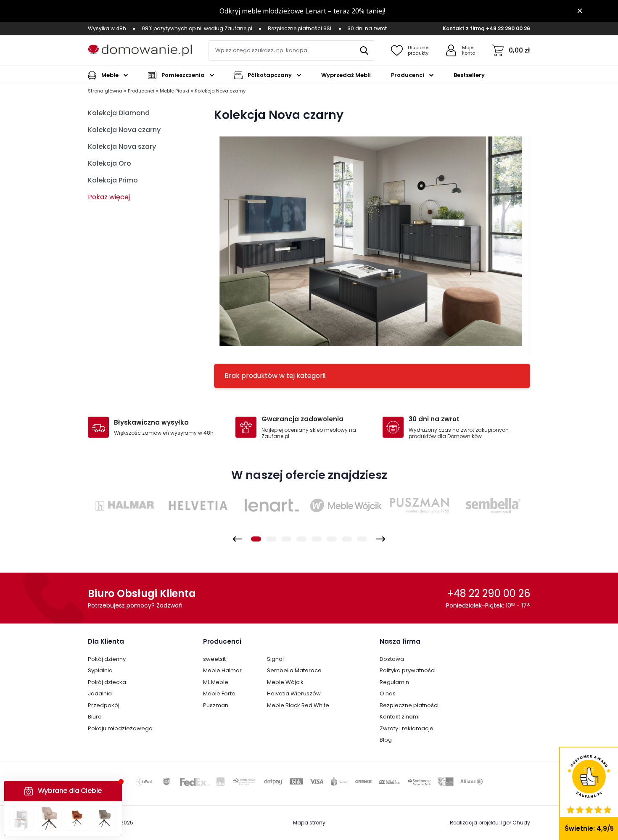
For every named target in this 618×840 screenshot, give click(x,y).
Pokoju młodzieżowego (120, 728)
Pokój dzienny (107, 659)
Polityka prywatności (408, 670)
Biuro (95, 717)
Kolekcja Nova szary (122, 146)
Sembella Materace (294, 670)
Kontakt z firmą (464, 28)
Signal (275, 659)
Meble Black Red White (298, 705)
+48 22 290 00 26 (508, 28)
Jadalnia (100, 693)
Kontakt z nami (400, 717)
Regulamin (394, 682)
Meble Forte (219, 693)
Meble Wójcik (285, 682)
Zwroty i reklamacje (406, 728)
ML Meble (215, 682)
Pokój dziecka (107, 682)
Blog (386, 740)
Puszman (215, 705)
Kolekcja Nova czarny (124, 130)
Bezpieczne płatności (409, 705)
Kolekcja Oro (109, 163)
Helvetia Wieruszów (294, 693)
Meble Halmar (222, 670)
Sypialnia (100, 670)
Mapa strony (309, 822)
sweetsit (214, 659)
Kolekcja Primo (113, 180)
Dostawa (392, 659)
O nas (388, 693)
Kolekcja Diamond (119, 113)
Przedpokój (103, 705)
